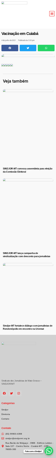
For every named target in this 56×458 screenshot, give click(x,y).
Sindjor (4, 409)
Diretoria (5, 414)
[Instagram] (19, 393)
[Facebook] (4, 393)
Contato (5, 419)
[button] (52, 13)
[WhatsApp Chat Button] (49, 451)
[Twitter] (11, 393)
